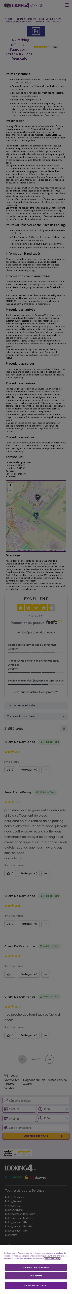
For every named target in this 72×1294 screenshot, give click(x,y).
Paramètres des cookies (36, 1285)
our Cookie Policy (52, 1259)
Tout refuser (36, 1276)
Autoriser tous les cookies (36, 1268)
